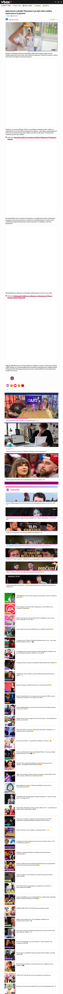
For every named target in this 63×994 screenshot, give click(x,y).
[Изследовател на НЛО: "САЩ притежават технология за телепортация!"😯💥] (10, 788)
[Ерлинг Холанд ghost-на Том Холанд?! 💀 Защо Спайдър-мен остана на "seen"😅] (10, 944)
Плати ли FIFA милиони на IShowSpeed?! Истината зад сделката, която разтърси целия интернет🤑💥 (35, 864)
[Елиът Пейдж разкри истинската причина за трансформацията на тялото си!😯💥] (31, 497)
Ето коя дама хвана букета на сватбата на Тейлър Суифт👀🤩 (25, 479)
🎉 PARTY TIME (6, 5)
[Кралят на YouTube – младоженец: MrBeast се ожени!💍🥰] (10, 743)
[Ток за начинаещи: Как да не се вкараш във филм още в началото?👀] (31, 435)
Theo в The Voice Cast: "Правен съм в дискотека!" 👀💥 (22, 420)
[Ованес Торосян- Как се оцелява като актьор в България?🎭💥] (31, 566)
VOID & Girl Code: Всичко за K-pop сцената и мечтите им (33, 975)
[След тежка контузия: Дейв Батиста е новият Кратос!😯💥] (10, 631)
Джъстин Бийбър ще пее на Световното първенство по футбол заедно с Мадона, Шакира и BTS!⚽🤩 (36, 897)
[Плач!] (18, 385)
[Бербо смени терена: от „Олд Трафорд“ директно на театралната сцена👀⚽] (10, 922)
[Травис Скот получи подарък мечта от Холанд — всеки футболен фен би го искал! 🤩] (10, 721)
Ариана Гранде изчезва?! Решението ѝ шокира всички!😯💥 (34, 685)
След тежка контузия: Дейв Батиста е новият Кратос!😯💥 (35, 629)
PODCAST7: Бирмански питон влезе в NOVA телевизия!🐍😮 (24, 532)
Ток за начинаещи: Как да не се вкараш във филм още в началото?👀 (26, 451)
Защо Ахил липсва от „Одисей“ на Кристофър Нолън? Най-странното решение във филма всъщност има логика (34, 819)
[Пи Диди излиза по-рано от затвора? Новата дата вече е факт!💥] (10, 665)
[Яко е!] (7, 385)
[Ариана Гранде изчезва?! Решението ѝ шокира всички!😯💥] (10, 687)
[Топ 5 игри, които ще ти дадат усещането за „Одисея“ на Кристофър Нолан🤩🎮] (10, 888)
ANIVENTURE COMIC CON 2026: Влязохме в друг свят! (32, 908)
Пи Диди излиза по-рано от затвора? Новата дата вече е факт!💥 (36, 662)
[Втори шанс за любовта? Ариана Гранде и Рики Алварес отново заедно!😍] (10, 955)
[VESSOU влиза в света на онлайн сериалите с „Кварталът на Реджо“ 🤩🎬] (10, 966)
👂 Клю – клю (16, 5)
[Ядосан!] (22, 385)
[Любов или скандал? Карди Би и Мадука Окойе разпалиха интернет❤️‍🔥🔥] (10, 855)
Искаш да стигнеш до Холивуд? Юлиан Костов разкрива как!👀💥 (36, 986)
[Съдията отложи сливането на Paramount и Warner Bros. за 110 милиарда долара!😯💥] (10, 843)
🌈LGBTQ (46, 5)
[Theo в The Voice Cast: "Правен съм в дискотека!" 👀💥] (31, 407)
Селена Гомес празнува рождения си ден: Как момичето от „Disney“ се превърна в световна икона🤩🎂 (34, 763)
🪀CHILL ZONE (27, 5)
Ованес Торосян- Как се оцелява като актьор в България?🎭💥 (25, 572)
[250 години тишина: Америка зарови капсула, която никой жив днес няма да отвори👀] (10, 933)
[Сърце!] (15, 385)
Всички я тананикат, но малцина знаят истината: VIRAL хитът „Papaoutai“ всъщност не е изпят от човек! (35, 696)
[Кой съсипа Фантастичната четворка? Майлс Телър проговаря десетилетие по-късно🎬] (10, 754)
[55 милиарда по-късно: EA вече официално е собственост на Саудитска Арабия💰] (10, 609)
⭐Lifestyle (37, 5)
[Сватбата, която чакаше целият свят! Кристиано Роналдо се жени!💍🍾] (10, 676)
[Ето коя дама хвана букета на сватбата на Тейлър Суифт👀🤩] (31, 466)
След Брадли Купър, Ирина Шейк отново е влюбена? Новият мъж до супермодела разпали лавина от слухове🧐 (36, 652)
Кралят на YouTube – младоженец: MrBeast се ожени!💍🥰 (33, 740)
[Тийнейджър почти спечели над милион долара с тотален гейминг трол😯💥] (10, 598)
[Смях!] (11, 385)
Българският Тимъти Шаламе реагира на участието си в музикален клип (28, 545)
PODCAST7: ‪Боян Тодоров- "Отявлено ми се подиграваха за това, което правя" (30, 559)
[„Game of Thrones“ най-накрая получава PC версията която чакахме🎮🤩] (10, 877)
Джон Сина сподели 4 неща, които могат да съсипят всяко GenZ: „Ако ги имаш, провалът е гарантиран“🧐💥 (36, 774)
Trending (14, 490)
